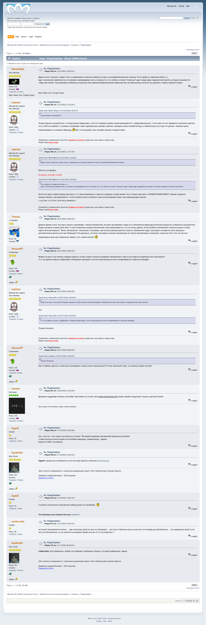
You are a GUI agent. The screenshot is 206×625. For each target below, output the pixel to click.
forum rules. (53, 142)
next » (197, 50)
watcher (16, 102)
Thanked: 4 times (15, 274)
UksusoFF (17, 248)
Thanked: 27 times (16, 132)
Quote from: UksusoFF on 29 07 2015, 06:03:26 (57, 297)
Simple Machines (114, 618)
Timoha (16, 216)
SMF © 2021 (102, 618)
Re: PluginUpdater (52, 68)
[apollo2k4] (10, 484)
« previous (190, 50)
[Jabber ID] (16, 282)
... (15, 53)
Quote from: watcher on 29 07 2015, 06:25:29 (56, 356)
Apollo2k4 (17, 452)
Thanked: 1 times (15, 441)
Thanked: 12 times (16, 92)
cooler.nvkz (18, 521)
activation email (28, 21)
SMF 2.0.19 (92, 618)
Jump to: (178, 601)
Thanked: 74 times (16, 480)
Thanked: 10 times (16, 421)
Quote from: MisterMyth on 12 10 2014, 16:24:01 (57, 158)
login (29, 18)
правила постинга (77, 140)
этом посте (103, 461)
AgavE (15, 428)
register (36, 18)
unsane (16, 388)
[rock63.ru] (10, 277)
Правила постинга (45, 478)
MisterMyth (18, 69)
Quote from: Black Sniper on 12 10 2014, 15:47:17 (58, 111)
